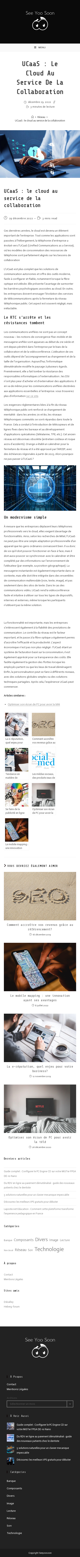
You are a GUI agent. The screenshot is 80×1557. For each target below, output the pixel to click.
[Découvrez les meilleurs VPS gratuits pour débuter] (10, 1461)
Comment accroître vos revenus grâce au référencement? (40, 927)
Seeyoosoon (45, 1553)
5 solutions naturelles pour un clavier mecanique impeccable (36, 1194)
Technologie (49, 1249)
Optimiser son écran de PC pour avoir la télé (34, 704)
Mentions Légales (13, 1279)
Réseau (20, 1249)
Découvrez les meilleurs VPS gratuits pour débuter (31, 1201)
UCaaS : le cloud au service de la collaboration (40, 120)
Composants (24, 1240)
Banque (8, 1240)
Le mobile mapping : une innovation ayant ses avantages (40, 998)
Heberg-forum (12, 1306)
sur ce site (32, 396)
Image (53, 1240)
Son (30, 1250)
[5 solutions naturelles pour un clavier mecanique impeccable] (10, 1449)
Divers (41, 1239)
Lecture (65, 1240)
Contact (8, 1274)
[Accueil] (32, 117)
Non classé (8, 1250)
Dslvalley (8, 1301)
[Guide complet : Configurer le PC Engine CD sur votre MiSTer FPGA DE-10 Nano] (10, 1426)
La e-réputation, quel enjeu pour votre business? (40, 1069)
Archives (12, 1398)
